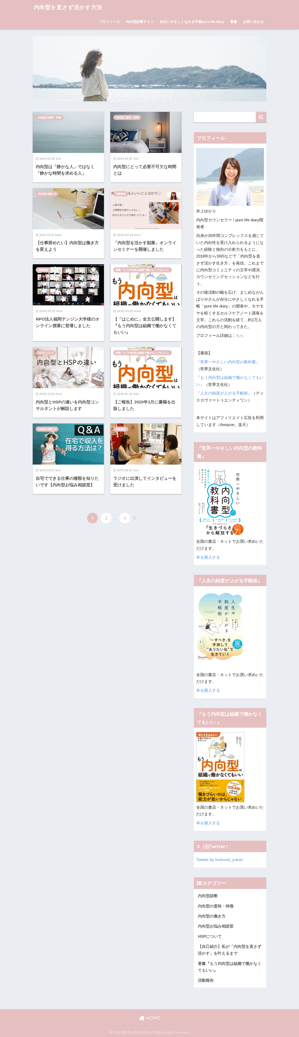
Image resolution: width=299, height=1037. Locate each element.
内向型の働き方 (47, 193)
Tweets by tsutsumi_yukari (219, 859)
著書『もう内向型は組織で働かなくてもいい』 (143, 270)
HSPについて (45, 352)
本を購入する (208, 557)
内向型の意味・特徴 (49, 117)
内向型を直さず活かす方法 (68, 7)
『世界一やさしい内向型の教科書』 (228, 362)
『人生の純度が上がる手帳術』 (224, 393)
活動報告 (121, 193)
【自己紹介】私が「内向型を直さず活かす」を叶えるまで (229, 950)
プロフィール (109, 22)
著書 (233, 22)
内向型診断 (208, 896)
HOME (152, 1018)
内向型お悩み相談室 (216, 926)
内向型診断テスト (140, 22)
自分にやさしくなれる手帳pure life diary (192, 22)
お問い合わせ (253, 22)
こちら (238, 335)
